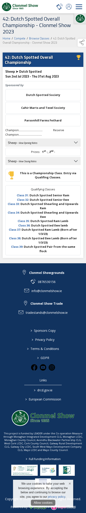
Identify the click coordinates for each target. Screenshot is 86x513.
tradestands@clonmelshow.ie (47, 312)
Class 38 (14, 238)
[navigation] (79, 6)
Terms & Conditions (43, 348)
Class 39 (16, 247)
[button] (82, 43)
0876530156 (47, 282)
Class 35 (23, 221)
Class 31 (22, 195)
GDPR (43, 357)
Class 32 (22, 200)
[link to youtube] (43, 367)
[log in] (68, 6)
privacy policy (56, 496)
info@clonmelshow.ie (47, 291)
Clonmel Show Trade (46, 303)
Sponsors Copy (43, 330)
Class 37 (14, 230)
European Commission (43, 399)
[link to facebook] (34, 367)
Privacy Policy (43, 339)
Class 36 (24, 225)
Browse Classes (39, 38)
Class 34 (13, 213)
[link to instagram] (52, 367)
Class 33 (13, 204)
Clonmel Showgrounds (46, 273)
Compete (19, 38)
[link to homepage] (20, 6)
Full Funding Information (43, 459)
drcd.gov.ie (43, 390)
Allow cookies (43, 502)
